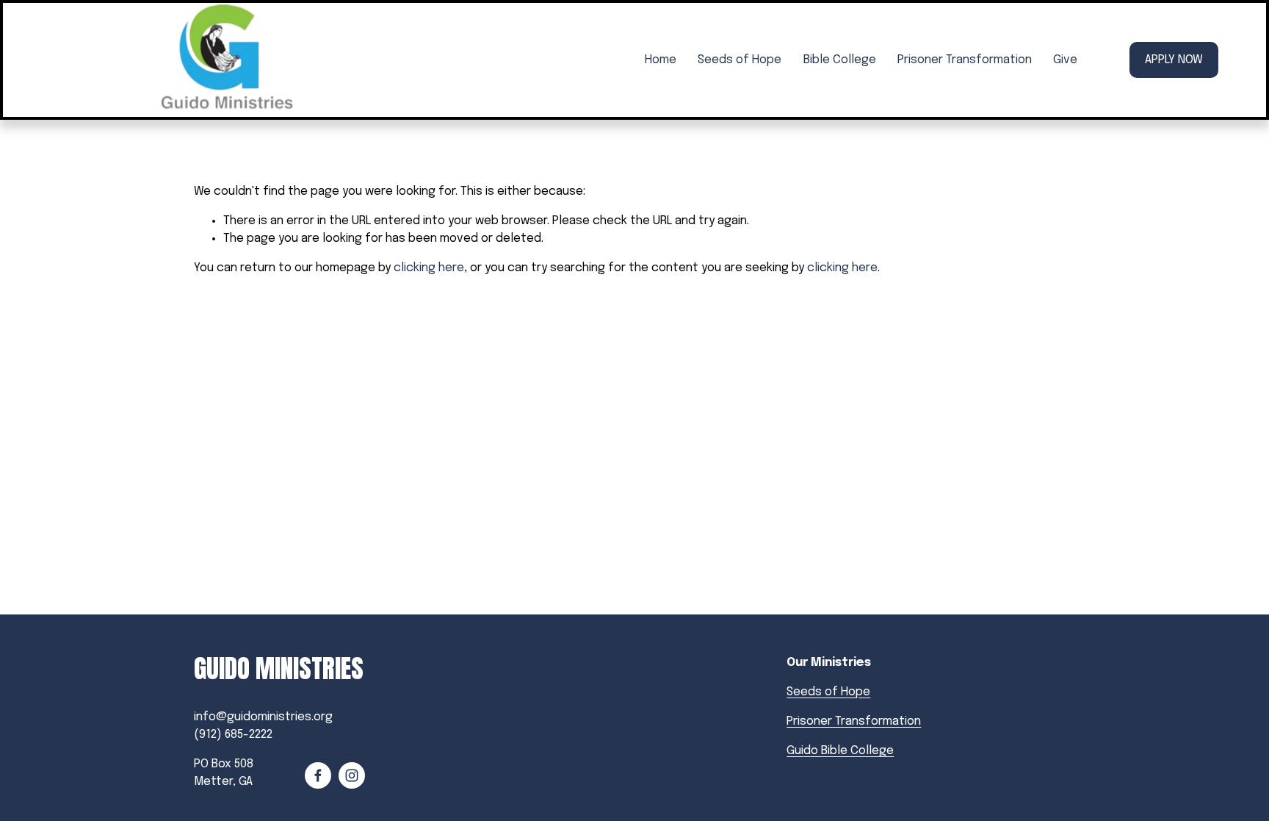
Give (1065, 60)
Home (660, 60)
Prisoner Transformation (964, 60)
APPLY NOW (1174, 60)
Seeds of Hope (739, 60)
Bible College (839, 60)
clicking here (429, 268)
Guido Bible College (840, 751)
